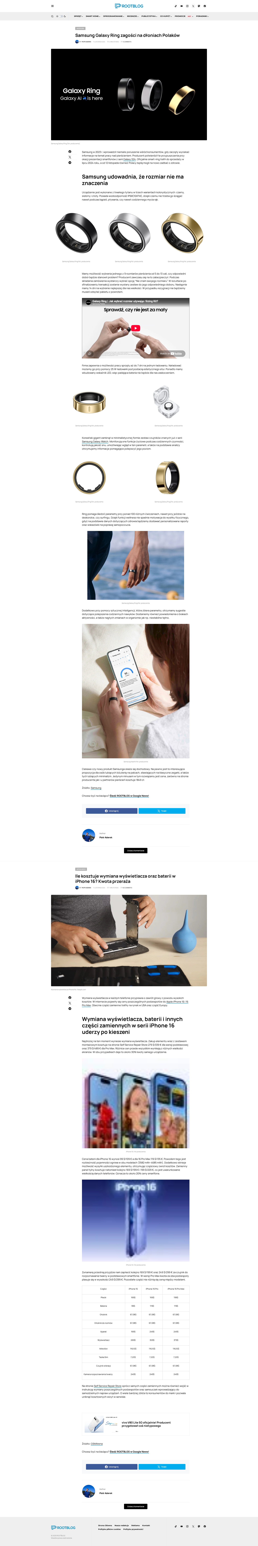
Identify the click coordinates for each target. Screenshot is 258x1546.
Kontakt (146, 1525)
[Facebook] (205, 6)
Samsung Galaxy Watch (95, 441)
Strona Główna (105, 1525)
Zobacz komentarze (135, 850)
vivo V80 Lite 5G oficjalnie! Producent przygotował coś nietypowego (146, 1424)
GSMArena (97, 1443)
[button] (52, 6)
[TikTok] (176, 6)
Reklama (135, 1525)
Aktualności (81, 869)
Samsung (96, 787)
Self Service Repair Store (107, 1385)
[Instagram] (187, 6)
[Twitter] (193, 6)
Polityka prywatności (133, 1529)
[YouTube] (181, 6)
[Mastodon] (199, 6)
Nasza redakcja (122, 1525)
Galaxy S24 (129, 159)
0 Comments (127, 42)
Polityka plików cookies (109, 1529)
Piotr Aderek (105, 837)
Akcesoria (80, 28)
